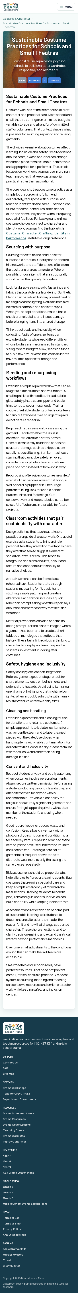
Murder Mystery (13, 1254)
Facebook (34, 80)
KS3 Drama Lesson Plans (18, 1172)
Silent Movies (11, 1266)
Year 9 (7, 1167)
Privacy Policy (12, 1229)
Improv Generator (14, 1141)
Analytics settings (14, 1234)
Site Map (8, 1073)
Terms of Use (11, 1218)
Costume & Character (16, 18)
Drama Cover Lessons (16, 1124)
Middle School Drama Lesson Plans (25, 1203)
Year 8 (7, 1161)
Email (22, 80)
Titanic (7, 1260)
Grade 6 (8, 1187)
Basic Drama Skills (14, 1249)
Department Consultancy (19, 1099)
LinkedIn (54, 80)
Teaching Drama (13, 1130)
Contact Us (10, 1062)
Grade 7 (8, 1192)
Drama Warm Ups (14, 1136)
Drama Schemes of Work (18, 1113)
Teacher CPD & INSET (16, 1093)
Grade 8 (8, 1198)
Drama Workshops (14, 1088)
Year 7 (7, 1155)
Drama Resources (14, 1119)
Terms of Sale (11, 1223)
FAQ (5, 1068)
